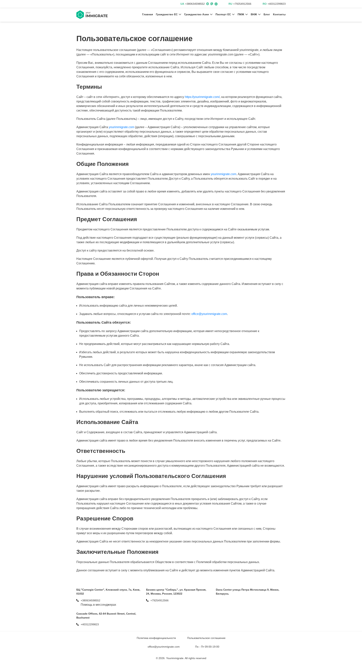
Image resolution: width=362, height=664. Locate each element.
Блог (267, 14)
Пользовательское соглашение (206, 637)
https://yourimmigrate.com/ (202, 96)
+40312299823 (277, 3)
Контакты (279, 14)
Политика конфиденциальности (156, 637)
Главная (147, 14)
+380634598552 (195, 3)
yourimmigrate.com (121, 127)
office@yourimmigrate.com (209, 313)
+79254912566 (242, 3)
